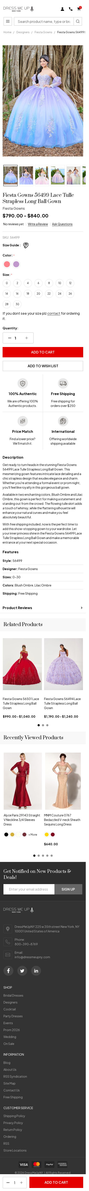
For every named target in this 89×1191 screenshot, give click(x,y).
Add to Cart (43, 352)
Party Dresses (13, 1016)
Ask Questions (62, 224)
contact (53, 313)
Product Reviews (17, 607)
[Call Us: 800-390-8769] (70, 9)
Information (13, 1054)
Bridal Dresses (13, 995)
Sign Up (68, 889)
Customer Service (18, 1108)
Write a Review (38, 224)
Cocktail (9, 1009)
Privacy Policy (13, 1123)
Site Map (9, 1083)
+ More (33, 834)
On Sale (8, 1044)
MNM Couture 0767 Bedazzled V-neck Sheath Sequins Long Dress (62, 819)
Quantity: (10, 328)
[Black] (6, 834)
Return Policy (12, 1130)
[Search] (77, 21)
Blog (6, 1062)
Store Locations (15, 1150)
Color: (9, 255)
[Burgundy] (52, 834)
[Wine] (24, 834)
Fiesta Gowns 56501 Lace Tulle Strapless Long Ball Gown (21, 703)
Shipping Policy (14, 1116)
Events (8, 1023)
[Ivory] (18, 834)
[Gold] (12, 834)
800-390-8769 (26, 944)
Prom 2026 (11, 1030)
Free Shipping (13, 1097)
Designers (10, 1002)
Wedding (9, 1037)
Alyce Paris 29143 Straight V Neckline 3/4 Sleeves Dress (22, 819)
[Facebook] (8, 971)
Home (7, 32)
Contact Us (11, 1090)
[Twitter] (22, 971)
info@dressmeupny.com (32, 957)
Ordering (9, 1136)
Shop (7, 987)
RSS (6, 1143)
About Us (9, 1069)
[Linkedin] (36, 971)
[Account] (62, 9)
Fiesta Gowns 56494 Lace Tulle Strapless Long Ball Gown (62, 703)
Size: (8, 275)
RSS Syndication (15, 1076)
